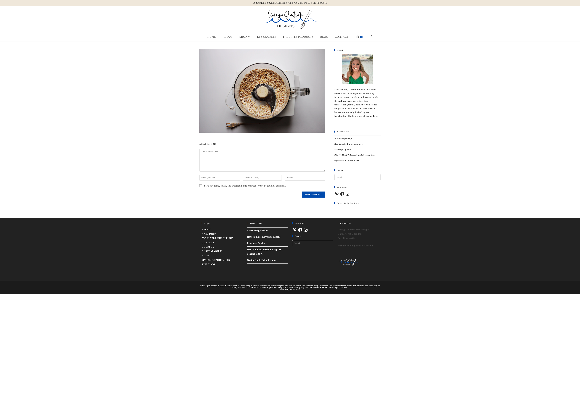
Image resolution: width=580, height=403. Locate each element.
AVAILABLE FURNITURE (217, 238)
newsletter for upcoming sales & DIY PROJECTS (300, 3)
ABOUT (206, 229)
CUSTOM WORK (212, 251)
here (375, 116)
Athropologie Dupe (343, 138)
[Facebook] (342, 193)
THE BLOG (208, 264)
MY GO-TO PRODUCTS (216, 260)
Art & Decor (209, 234)
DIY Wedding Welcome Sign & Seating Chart (355, 155)
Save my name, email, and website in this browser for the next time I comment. (245, 185)
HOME (205, 255)
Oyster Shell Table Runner (346, 160)
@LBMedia (295, 289)
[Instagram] (347, 193)
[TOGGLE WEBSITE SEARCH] (371, 36)
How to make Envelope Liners (348, 144)
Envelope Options (342, 149)
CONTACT (208, 242)
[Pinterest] (336, 193)
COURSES (208, 247)
